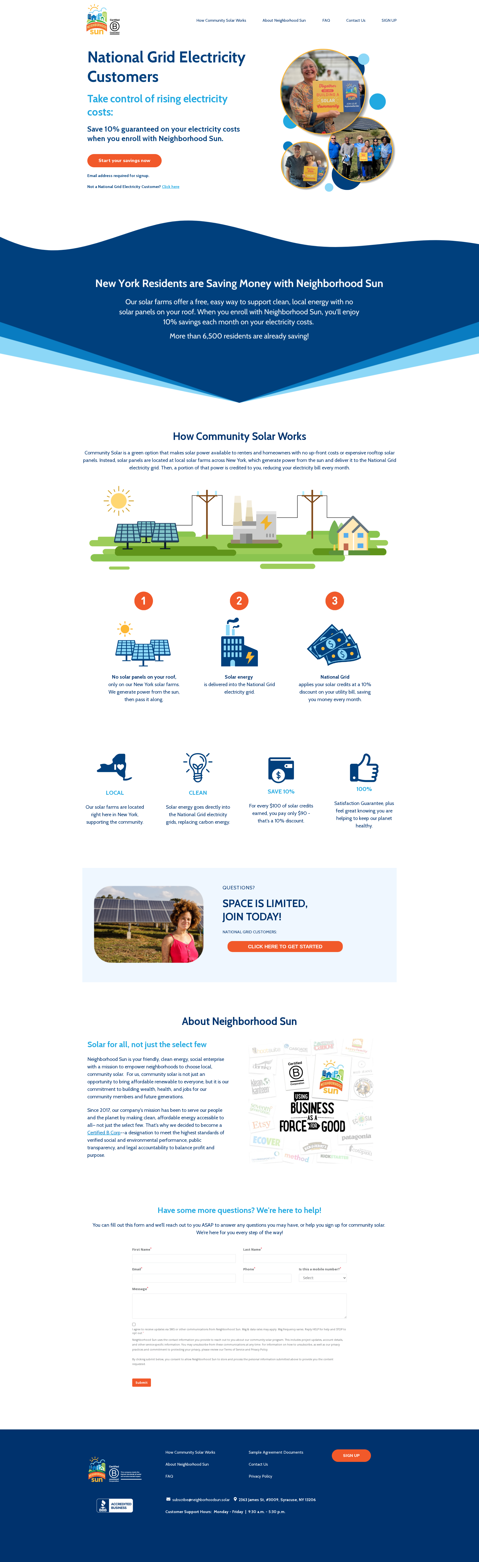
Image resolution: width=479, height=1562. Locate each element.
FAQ (326, 20)
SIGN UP (389, 20)
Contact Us (355, 20)
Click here (170, 186)
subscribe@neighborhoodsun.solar (201, 1499)
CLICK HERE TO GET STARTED (285, 946)
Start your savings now (124, 161)
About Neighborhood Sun (284, 20)
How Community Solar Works (221, 20)
